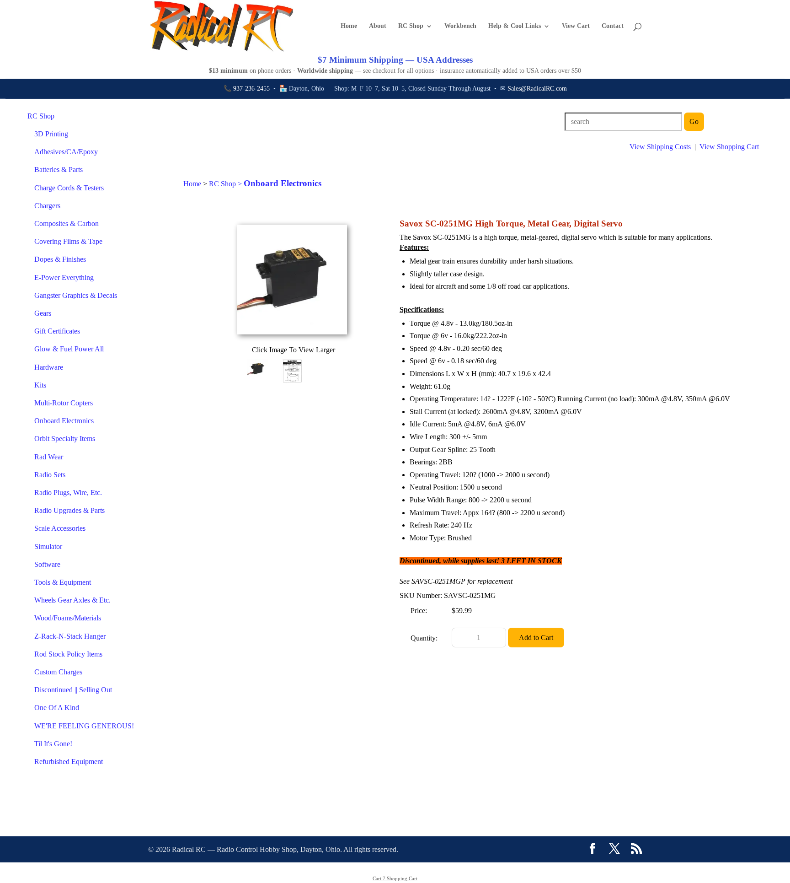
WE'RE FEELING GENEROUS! (84, 726)
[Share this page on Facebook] (592, 849)
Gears (42, 313)
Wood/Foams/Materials (67, 618)
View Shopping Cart (729, 147)
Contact (613, 26)
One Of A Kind (56, 707)
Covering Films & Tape (68, 241)
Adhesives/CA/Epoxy (66, 152)
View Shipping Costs (660, 147)
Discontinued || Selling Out (73, 690)
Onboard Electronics (64, 421)
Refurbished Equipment (68, 761)
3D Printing (51, 134)
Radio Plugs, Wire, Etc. (68, 492)
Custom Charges (58, 672)
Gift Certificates (57, 331)
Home (349, 26)
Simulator (48, 546)
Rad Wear (48, 457)
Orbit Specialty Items (64, 438)
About (377, 26)
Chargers (47, 206)
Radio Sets (49, 475)
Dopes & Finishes (60, 259)
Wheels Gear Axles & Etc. (72, 600)
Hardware (48, 367)
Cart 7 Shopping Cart (395, 878)
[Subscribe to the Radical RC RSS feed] (636, 849)
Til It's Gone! (53, 744)
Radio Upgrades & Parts (69, 510)
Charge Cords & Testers (69, 188)
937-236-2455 (251, 88)
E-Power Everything (64, 277)
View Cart (576, 26)
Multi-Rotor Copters (63, 403)
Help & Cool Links (514, 26)
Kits (40, 385)
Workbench (460, 26)
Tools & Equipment (62, 582)
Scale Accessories (59, 528)
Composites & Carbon (66, 223)
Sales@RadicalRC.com (537, 88)
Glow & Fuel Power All (69, 349)
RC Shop (410, 26)
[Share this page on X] (614, 849)
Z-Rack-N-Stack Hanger (70, 636)
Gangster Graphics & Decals (75, 295)
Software (47, 564)
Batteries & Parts (58, 169)
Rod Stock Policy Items (68, 654)
